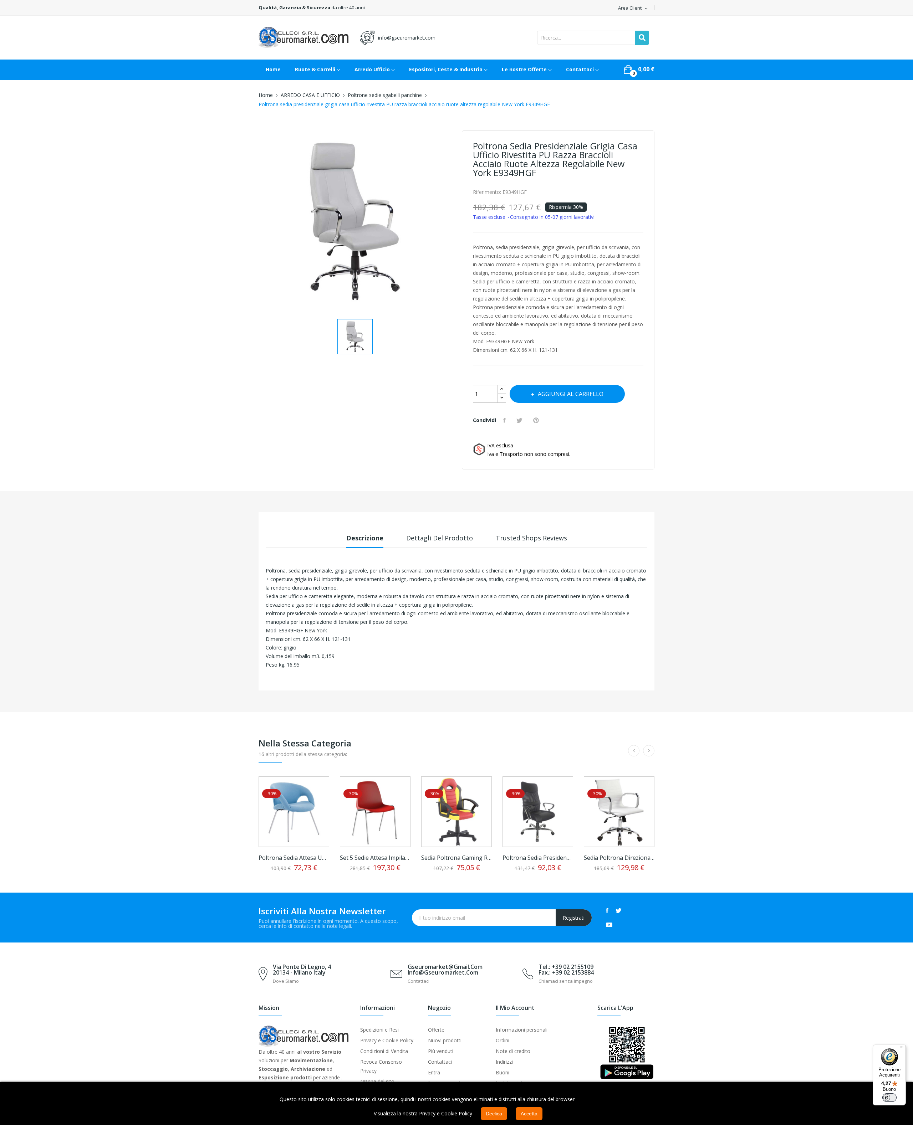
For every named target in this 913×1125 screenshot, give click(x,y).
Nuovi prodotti (444, 1040)
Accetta (529, 1113)
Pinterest (537, 420)
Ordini (502, 1040)
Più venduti (440, 1051)
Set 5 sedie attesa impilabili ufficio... (375, 857)
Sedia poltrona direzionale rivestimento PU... (619, 857)
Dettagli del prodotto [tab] (439, 538)
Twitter (619, 910)
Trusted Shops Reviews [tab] (531, 538)
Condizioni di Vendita (384, 1051)
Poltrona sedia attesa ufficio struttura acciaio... (294, 857)
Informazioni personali (521, 1029)
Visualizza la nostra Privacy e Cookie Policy (423, 1113)
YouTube (609, 925)
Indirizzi (504, 1061)
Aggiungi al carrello (570, 394)
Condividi (505, 420)
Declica (494, 1113)
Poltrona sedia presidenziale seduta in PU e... (538, 857)
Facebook (607, 910)
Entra (434, 1072)
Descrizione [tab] (364, 538)
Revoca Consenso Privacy (381, 1066)
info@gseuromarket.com (406, 37)
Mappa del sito (377, 1081)
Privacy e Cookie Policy (386, 1040)
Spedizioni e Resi (379, 1029)
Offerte (436, 1029)
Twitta (520, 420)
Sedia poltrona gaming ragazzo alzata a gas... (456, 857)
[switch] (889, 1097)
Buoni (502, 1072)
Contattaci (440, 1061)
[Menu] (901, 1048)
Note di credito (513, 1051)
